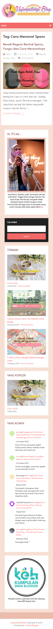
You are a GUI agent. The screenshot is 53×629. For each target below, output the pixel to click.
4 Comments (27, 58)
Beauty (42, 54)
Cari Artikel (12, 222)
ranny (8, 54)
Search (26, 236)
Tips (13, 58)
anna (18, 432)
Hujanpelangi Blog (18, 623)
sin (42, 207)
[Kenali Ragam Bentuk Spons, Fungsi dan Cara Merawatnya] (26, 76)
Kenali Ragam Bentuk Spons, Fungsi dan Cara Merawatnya (24, 46)
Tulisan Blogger (32, 625)
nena (18, 456)
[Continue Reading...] (13, 113)
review (6, 58)
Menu (3, 25)
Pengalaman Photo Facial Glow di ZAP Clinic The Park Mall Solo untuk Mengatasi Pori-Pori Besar (30, 435)
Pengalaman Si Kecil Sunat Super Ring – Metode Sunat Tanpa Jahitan (29, 478)
